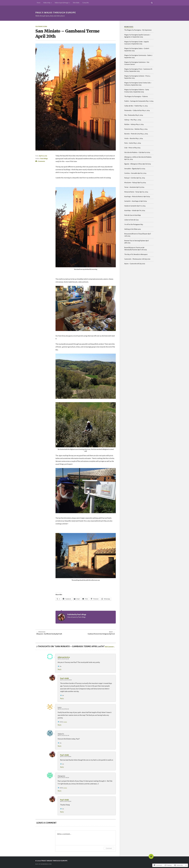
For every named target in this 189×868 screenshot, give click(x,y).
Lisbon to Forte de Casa (131, 220)
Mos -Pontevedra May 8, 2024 (133, 115)
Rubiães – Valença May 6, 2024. (134, 124)
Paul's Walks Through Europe (55, 12)
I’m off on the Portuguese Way (133, 224)
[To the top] (151, 856)
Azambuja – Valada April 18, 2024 (134, 210)
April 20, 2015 (43, 156)
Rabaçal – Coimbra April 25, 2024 (134, 178)
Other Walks (76, 2)
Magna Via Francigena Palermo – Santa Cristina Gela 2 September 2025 (136, 91)
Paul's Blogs (44, 158)
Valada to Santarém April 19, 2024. (135, 206)
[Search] (152, 3)
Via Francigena (41, 26)
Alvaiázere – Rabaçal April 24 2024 (135, 182)
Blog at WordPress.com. (43, 864)
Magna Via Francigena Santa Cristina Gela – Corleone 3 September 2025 (137, 84)
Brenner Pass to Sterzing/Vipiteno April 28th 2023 (136, 242)
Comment (109, 848)
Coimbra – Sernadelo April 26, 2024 (135, 173)
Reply (59, 669)
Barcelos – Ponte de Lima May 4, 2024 (136, 134)
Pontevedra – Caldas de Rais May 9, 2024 (137, 110)
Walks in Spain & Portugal (61, 2)
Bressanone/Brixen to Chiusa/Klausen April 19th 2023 (137, 235)
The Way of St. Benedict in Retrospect (135, 254)
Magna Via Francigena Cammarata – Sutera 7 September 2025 (138, 56)
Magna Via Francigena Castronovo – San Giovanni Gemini (136, 63)
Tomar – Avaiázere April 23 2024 (134, 187)
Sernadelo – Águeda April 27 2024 (134, 168)
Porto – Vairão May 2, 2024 (132, 143)
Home (38, 2)
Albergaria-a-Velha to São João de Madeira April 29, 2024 (137, 158)
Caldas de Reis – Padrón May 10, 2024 (136, 106)
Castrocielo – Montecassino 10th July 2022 (137, 259)
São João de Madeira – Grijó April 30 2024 (137, 152)
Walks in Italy (46, 2)
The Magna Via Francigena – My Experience (137, 30)
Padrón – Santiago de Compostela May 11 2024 (138, 101)
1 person (65, 721)
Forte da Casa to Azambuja (132, 215)
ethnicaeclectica (64, 657)
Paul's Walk (64, 678)
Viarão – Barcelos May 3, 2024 (133, 138)
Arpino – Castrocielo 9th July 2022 (134, 263)
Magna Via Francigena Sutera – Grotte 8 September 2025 (136, 49)
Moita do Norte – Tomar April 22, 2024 (136, 192)
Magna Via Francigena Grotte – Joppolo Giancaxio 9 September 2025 (136, 43)
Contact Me (85, 2)
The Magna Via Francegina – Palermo (136, 96)
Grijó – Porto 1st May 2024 (132, 147)
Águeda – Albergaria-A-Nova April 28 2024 (137, 164)
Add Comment (109, 646)
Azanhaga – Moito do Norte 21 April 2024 (137, 196)
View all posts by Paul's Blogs (76, 617)
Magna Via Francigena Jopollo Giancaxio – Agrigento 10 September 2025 (137, 36)
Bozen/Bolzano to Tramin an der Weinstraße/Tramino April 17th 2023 (135, 248)
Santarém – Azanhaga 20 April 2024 (135, 201)
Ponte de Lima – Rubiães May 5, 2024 (135, 129)
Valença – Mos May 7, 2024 (132, 120)
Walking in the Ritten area (132, 229)
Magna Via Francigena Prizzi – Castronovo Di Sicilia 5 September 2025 (138, 70)
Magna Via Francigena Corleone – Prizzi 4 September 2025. (137, 77)
